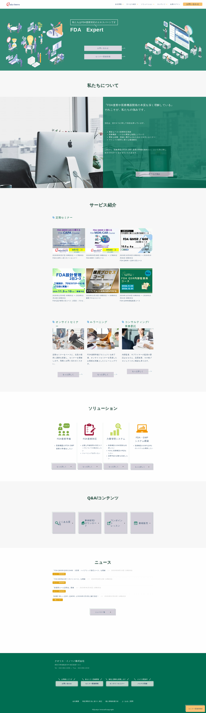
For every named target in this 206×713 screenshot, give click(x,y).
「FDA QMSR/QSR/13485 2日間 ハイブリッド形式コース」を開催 (79, 570)
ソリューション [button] (147, 4)
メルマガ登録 (142, 683)
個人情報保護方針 (112, 701)
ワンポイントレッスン (117, 523)
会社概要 (76, 701)
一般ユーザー (57, 600)
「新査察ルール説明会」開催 (63, 587)
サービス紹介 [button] (131, 4)
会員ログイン (175, 4)
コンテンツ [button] (161, 4)
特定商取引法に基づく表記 (92, 701)
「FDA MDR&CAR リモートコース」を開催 (69, 579)
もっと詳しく (68, 374)
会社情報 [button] (118, 4)
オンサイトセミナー (117, 683)
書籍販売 (143, 523)
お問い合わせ (192, 4)
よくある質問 (64, 523)
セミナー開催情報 (103, 56)
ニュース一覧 (100, 612)
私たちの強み (154, 174)
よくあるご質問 (127, 701)
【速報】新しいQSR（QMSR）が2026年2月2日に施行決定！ (76, 596)
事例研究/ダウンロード (91, 523)
